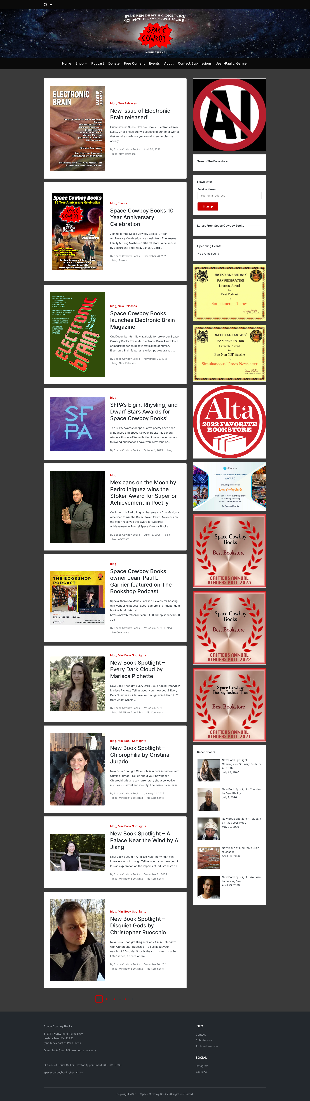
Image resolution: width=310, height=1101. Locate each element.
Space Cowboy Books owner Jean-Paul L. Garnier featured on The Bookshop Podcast (141, 581)
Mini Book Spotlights (132, 655)
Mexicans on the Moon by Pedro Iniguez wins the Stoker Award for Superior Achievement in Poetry (143, 492)
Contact (201, 1034)
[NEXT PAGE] (132, 999)
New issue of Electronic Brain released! (140, 114)
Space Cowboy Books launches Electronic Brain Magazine (142, 320)
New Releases (127, 103)
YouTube (201, 1072)
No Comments (120, 538)
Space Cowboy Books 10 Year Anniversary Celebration (141, 217)
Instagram (202, 1066)
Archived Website (207, 1046)
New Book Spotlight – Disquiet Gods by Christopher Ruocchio (138, 925)
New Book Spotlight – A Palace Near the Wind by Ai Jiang (145, 840)
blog (113, 103)
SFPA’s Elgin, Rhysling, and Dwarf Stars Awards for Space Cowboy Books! (144, 411)
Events (122, 203)
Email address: (207, 189)
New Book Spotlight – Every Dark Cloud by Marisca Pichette (137, 669)
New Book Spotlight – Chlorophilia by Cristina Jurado (139, 755)
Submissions (204, 1040)
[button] (133, 999)
